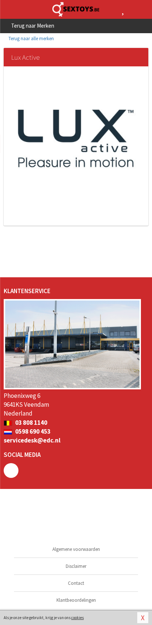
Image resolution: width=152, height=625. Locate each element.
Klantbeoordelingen (76, 600)
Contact (76, 583)
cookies (77, 617)
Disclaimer (76, 566)
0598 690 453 (32, 431)
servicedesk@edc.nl (32, 440)
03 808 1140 (30, 423)
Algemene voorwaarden (76, 549)
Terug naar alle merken (30, 38)
